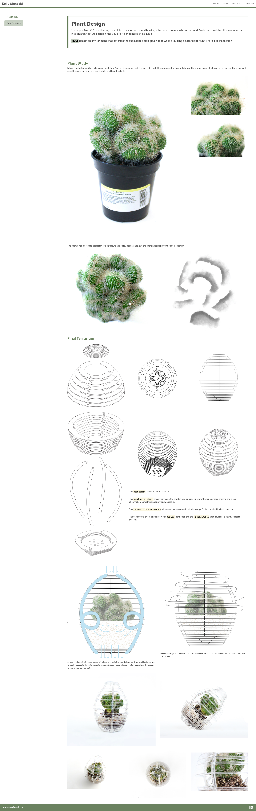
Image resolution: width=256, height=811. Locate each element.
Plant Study (12, 17)
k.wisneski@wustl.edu (13, 807)
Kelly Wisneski (12, 3)
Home (216, 3)
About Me (249, 3)
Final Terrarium (14, 23)
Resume (236, 3)
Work (225, 3)
